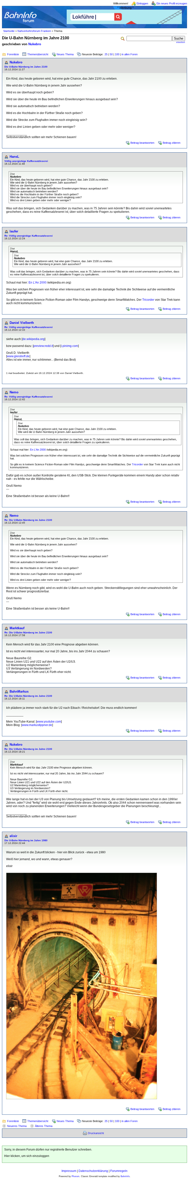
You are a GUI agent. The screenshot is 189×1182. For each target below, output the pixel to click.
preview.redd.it (43, 346)
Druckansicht (96, 1133)
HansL (14, 156)
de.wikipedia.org (33, 339)
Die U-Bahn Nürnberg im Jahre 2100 (25, 66)
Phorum (75, 1176)
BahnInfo (125, 1176)
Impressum (69, 1171)
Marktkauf (17, 628)
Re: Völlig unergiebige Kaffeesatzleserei (28, 235)
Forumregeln (118, 1171)
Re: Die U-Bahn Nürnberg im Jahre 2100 (28, 520)
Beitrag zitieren (171, 142)
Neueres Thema (17, 1126)
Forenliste (13, 54)
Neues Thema (65, 54)
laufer (14, 231)
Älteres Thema (43, 1126)
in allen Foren (130, 54)
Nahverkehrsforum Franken (34, 30)
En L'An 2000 (38, 282)
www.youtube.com (49, 721)
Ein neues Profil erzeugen (172, 3)
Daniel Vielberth (22, 323)
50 (111, 54)
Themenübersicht (37, 54)
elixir (13, 836)
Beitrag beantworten (142, 142)
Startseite (9, 30)
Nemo (14, 392)
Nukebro (34, 44)
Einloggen (142, 3)
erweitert (180, 42)
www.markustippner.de (37, 725)
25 (106, 54)
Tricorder (148, 299)
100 (117, 54)
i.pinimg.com (69, 346)
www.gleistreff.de (18, 356)
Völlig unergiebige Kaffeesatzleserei (26, 161)
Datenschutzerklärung (93, 1171)
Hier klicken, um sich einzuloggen (26, 1156)
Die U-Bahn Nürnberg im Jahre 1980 (25, 840)
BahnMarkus (19, 691)
